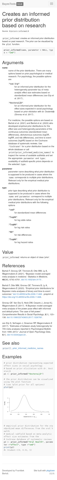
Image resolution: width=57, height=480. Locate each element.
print (7, 447)
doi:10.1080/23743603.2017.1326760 (24, 317)
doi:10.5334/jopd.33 (16, 334)
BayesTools (9, 4)
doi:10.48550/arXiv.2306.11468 (27, 294)
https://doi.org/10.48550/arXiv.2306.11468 (21, 296)
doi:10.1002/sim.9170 (31, 279)
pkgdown (50, 470)
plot (6, 387)
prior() (7, 348)
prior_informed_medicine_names (28, 348)
